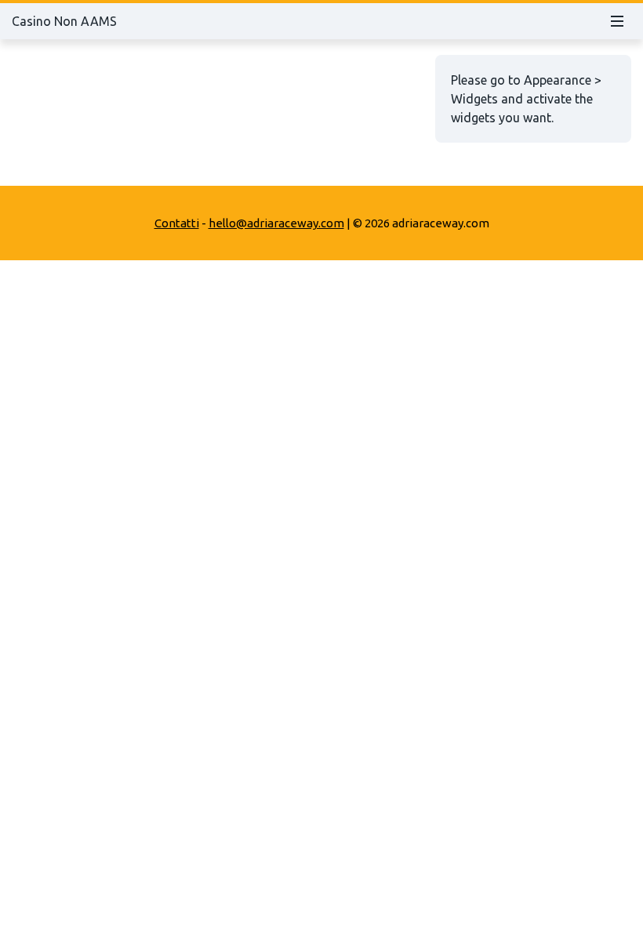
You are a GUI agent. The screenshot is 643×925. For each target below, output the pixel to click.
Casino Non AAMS (64, 21)
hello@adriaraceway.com (276, 223)
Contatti (176, 223)
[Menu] (617, 21)
